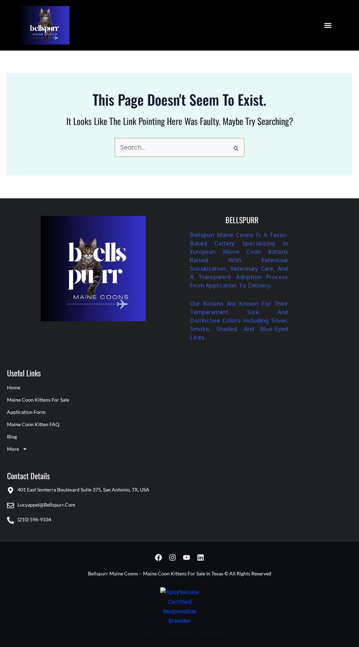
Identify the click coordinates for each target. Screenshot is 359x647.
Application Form (26, 412)
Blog (12, 437)
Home (13, 387)
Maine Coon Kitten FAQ (33, 424)
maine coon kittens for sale (38, 400)
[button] (328, 25)
